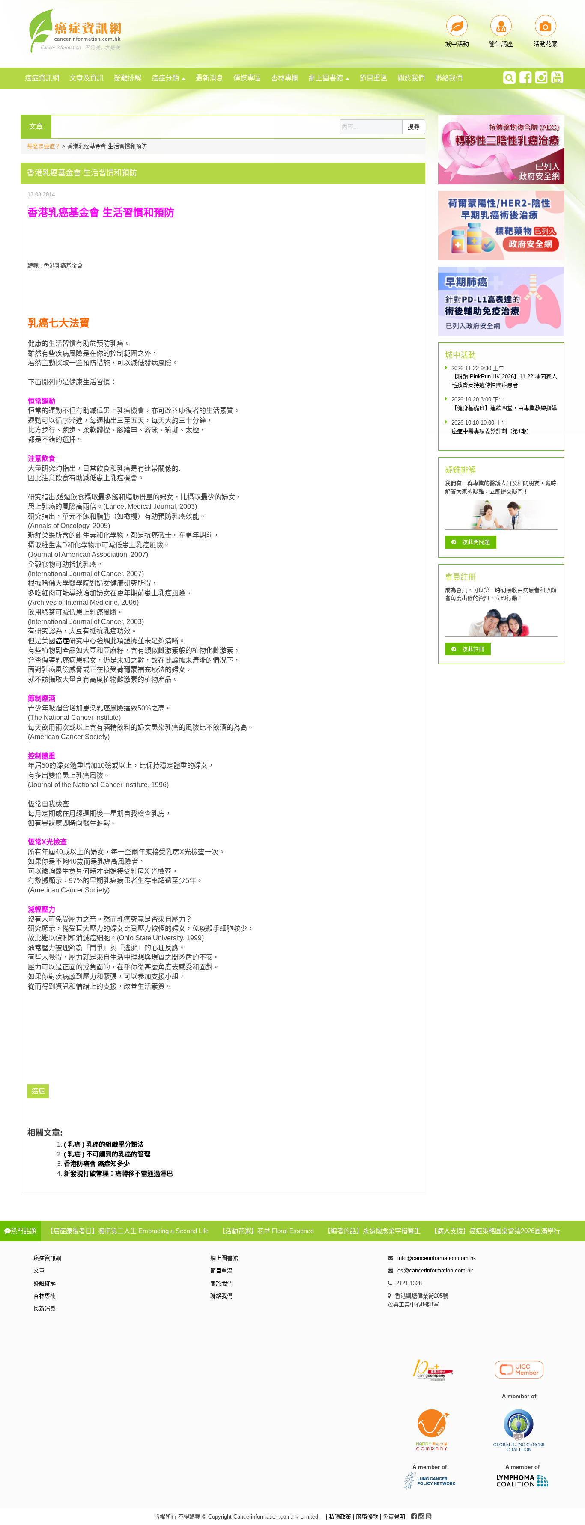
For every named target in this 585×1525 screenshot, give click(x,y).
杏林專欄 (284, 78)
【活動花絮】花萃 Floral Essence (266, 1230)
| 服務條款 (366, 1516)
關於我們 (411, 78)
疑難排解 (127, 78)
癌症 (62, 641)
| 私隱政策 (339, 1516)
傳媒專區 (247, 78)
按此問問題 (476, 542)
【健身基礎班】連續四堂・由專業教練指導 (504, 408)
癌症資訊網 (42, 78)
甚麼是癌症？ (43, 146)
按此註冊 (473, 649)
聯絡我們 (449, 78)
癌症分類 (165, 78)
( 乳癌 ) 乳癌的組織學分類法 (104, 1144)
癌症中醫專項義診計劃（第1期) (489, 431)
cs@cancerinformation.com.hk (435, 1270)
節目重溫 (373, 78)
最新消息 (209, 78)
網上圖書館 (326, 78)
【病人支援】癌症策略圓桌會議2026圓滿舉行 (495, 1230)
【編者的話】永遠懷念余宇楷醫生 (372, 1230)
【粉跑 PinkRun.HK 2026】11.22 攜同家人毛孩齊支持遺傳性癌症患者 (504, 380)
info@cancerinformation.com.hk (436, 1258)
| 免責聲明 (392, 1516)
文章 (39, 1270)
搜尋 (414, 126)
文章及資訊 (86, 78)
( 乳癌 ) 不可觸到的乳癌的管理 (107, 1154)
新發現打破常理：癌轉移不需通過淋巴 (118, 1173)
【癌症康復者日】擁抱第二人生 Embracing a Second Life (128, 1230)
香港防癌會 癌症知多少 (97, 1163)
